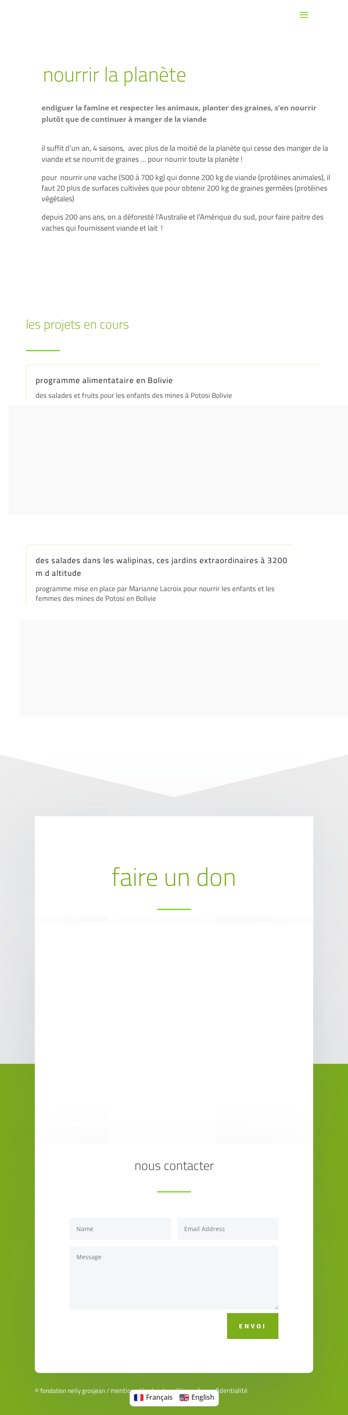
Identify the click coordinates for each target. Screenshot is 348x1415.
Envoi (253, 1326)
